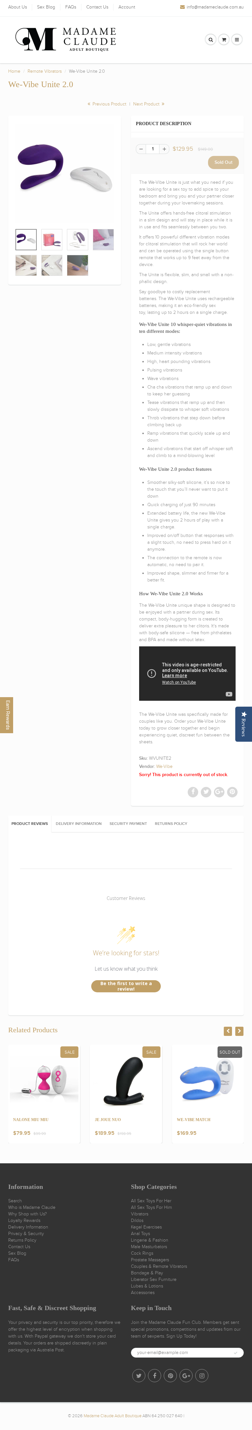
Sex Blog (46, 7)
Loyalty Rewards (24, 1220)
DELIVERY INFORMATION (79, 824)
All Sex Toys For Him (151, 1207)
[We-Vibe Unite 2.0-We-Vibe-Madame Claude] (64, 173)
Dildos (137, 1220)
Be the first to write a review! (126, 986)
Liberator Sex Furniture (154, 1279)
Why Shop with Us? (27, 1214)
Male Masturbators (149, 1246)
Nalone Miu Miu (31, 1119)
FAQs (70, 7)
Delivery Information (28, 1227)
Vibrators (139, 1214)
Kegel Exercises (146, 1227)
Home (14, 71)
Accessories (143, 1292)
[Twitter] (138, 1375)
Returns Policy (22, 1240)
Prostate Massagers (150, 1260)
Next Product (147, 104)
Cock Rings (142, 1253)
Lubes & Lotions (147, 1286)
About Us (17, 7)
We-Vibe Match (193, 1119)
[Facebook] (154, 1375)
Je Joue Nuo (108, 1119)
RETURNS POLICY (171, 824)
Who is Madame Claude (31, 1207)
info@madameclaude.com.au (215, 7)
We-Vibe (164, 766)
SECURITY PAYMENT (128, 824)
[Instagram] (201, 1375)
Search (15, 1201)
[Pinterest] (170, 1375)
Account (126, 7)
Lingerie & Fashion (149, 1240)
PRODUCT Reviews (29, 824)
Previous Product (108, 104)
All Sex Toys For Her (151, 1201)
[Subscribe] (235, 1353)
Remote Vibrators (45, 71)
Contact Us (97, 7)
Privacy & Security (26, 1233)
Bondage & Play (147, 1273)
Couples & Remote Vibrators (159, 1266)
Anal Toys (140, 1233)
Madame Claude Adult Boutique (112, 1416)
